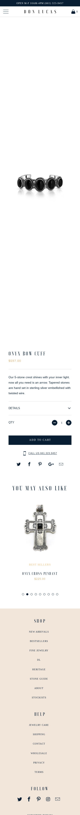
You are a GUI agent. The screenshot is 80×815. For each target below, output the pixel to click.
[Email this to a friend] (61, 464)
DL (39, 660)
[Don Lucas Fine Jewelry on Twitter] (19, 799)
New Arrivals (39, 631)
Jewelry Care (39, 725)
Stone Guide (39, 678)
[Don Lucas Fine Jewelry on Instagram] (48, 799)
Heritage (39, 669)
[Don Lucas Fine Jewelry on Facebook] (29, 799)
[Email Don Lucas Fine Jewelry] (58, 799)
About (39, 688)
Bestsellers (39, 641)
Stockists (39, 697)
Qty (11, 422)
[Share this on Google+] (50, 464)
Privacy (39, 762)
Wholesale (39, 753)
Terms (39, 772)
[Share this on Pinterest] (40, 464)
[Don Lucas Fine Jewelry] (40, 11)
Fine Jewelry (38, 650)
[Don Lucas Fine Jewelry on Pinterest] (39, 799)
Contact (39, 743)
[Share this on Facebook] (29, 464)
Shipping (39, 734)
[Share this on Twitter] (19, 464)
